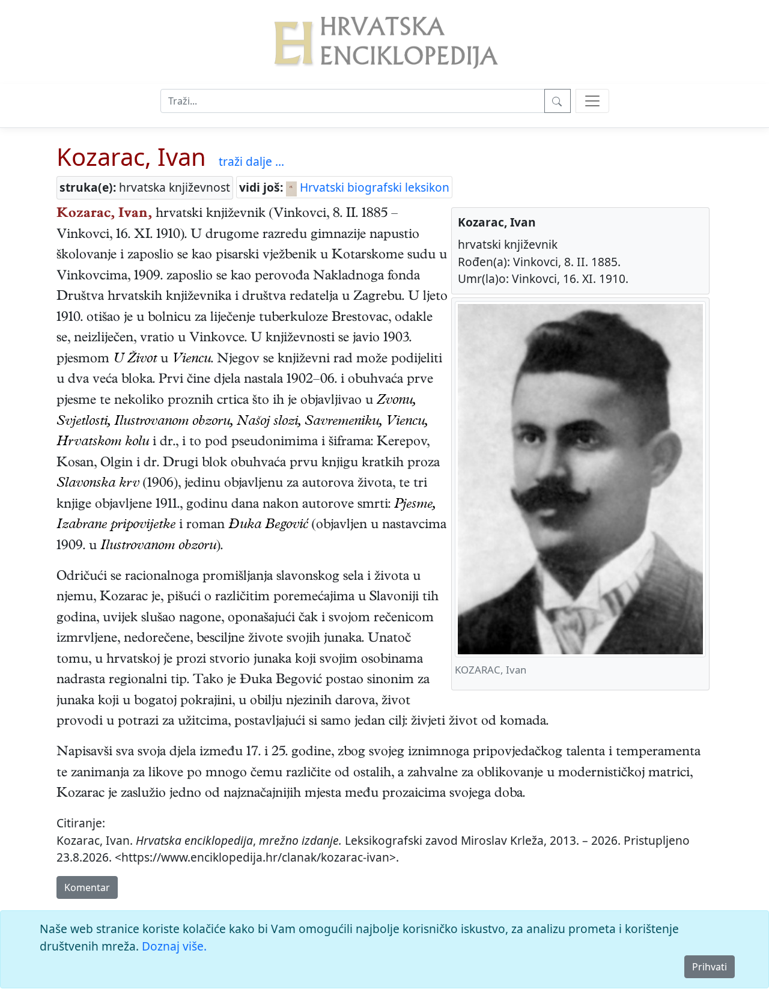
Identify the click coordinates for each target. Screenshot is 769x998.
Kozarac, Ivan (131, 156)
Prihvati (709, 966)
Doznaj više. (174, 946)
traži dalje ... (251, 161)
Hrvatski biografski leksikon (373, 187)
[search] (592, 101)
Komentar (87, 887)
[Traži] (557, 101)
